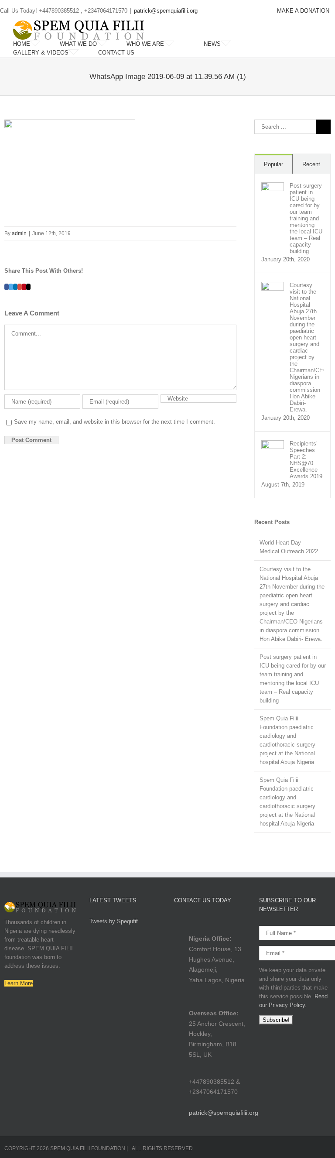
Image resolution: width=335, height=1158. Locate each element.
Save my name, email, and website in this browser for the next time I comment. (114, 421)
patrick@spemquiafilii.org (166, 10)
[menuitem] (303, 11)
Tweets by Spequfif (113, 921)
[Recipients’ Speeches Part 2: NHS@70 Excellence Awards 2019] (272, 444)
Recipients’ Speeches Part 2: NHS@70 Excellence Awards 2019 (306, 460)
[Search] (156, 52)
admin (19, 233)
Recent (311, 164)
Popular (273, 164)
